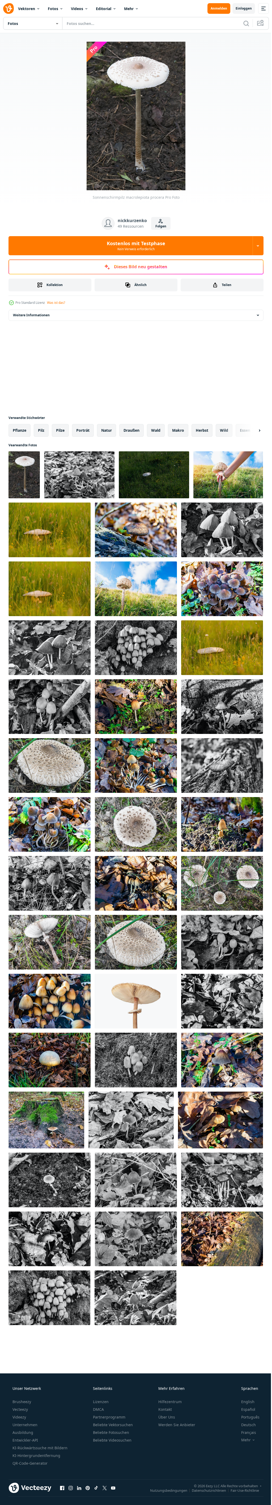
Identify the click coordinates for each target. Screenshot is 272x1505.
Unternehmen (24, 1424)
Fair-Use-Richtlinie (241, 1490)
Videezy (19, 1417)
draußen (131, 430)
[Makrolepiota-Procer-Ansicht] (154, 474)
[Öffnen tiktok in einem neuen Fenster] (96, 1488)
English (244, 1401)
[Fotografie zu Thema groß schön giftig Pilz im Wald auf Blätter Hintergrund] (79, 474)
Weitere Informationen (31, 315)
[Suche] (242, 23)
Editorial (103, 8)
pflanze (19, 430)
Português (247, 1417)
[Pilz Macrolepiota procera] (136, 588)
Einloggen (240, 8)
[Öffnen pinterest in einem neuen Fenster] (88, 1488)
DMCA (97, 1409)
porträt (83, 430)
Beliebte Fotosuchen (110, 1432)
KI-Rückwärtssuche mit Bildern (39, 1447)
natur (106, 430)
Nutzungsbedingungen (164, 1490)
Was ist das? (56, 302)
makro (178, 430)
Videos (77, 8)
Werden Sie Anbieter (176, 1424)
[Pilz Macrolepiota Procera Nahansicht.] (49, 765)
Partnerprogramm (108, 1417)
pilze (60, 430)
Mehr (129, 8)
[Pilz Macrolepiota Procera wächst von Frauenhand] (228, 474)
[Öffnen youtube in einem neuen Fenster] (113, 1488)
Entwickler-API (24, 1440)
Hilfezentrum (169, 1401)
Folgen (158, 226)
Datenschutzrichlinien (205, 1490)
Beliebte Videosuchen (111, 1440)
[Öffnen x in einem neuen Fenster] (105, 1488)
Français (245, 1432)
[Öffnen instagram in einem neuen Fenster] (71, 1488)
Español (245, 1409)
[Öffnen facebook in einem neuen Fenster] (62, 1488)
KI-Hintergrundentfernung (36, 1455)
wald (155, 430)
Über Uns (166, 1417)
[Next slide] (251, 430)
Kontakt (164, 1409)
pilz (41, 430)
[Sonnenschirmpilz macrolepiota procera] (24, 474)
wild (224, 430)
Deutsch (245, 1424)
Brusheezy (21, 1401)
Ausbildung (22, 1432)
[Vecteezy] (8, 8)
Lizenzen (100, 1401)
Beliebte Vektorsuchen (112, 1424)
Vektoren (26, 8)
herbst (202, 430)
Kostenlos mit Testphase (134, 245)
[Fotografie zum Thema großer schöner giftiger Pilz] (46, 1120)
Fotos (53, 8)
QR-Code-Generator (29, 1463)
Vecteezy (19, 1409)
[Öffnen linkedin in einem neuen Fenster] (79, 1488)
